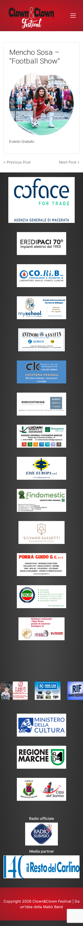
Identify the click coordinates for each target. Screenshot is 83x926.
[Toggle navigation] (73, 15)
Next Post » (69, 162)
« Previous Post (17, 162)
